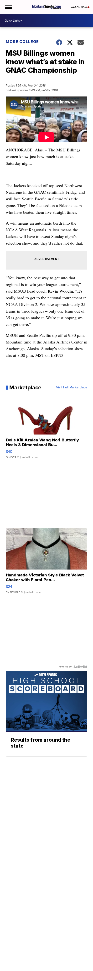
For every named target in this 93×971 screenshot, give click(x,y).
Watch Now (79, 7)
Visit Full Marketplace (71, 387)
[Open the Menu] (8, 7)
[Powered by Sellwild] (80, 666)
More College (22, 41)
